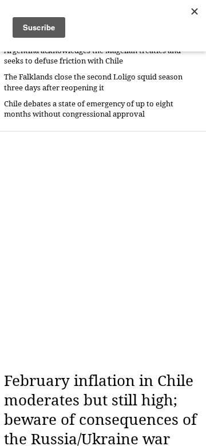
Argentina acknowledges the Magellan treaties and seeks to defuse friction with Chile (92, 56)
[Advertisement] (103, 252)
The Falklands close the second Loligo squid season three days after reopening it (93, 82)
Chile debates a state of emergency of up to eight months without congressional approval (88, 109)
